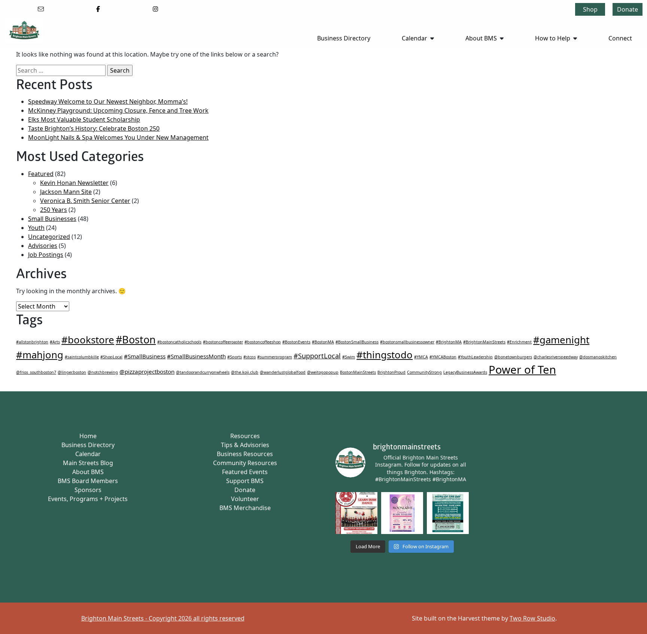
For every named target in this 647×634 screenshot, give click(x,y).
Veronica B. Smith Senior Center (85, 201)
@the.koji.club (244, 372)
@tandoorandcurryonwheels (203, 372)
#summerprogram (274, 357)
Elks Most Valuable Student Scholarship (84, 119)
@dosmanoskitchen (598, 357)
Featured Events (245, 472)
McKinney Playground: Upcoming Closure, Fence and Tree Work (118, 110)
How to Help (552, 38)
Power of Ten (522, 369)
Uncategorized (49, 237)
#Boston (136, 339)
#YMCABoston (442, 357)
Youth (36, 228)
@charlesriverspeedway (556, 357)
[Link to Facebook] (98, 9)
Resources (245, 436)
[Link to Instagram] (155, 9)
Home (88, 436)
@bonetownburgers (513, 357)
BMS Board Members (88, 481)
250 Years (53, 210)
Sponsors (88, 490)
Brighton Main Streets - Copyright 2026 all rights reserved (162, 618)
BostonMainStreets (358, 372)
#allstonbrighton (32, 342)
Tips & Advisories (245, 445)
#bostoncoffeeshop (262, 342)
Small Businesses (52, 219)
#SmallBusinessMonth (196, 356)
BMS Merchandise (245, 508)
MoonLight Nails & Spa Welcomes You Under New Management (118, 137)
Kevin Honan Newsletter (74, 183)
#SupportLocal (317, 355)
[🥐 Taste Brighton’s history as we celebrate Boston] (448, 513)
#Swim (348, 357)
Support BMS (245, 481)
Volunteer (245, 499)
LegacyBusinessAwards (465, 372)
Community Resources (245, 463)
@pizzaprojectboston (146, 371)
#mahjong (39, 354)
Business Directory (343, 38)
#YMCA (421, 357)
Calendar (414, 38)
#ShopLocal (111, 357)
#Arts (55, 342)
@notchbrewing (103, 372)
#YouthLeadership (475, 357)
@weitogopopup (322, 372)
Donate (627, 9)
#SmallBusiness (144, 356)
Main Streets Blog (88, 463)
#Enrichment (519, 342)
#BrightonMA (449, 342)
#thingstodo (384, 354)
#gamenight (561, 339)
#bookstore (87, 339)
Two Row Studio (532, 618)
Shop (590, 9)
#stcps (249, 357)
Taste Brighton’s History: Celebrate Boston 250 (94, 128)
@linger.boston (72, 372)
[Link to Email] (41, 9)
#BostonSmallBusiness (357, 342)
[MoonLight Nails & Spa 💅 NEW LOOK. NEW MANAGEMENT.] (402, 513)
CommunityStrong (424, 372)
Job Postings (45, 255)
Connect (620, 38)
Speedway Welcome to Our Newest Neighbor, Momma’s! (108, 101)
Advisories (42, 246)
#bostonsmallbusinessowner (407, 342)
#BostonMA (323, 342)
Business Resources (245, 454)
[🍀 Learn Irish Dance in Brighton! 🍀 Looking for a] (356, 513)
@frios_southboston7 (36, 372)
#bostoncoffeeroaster (223, 342)
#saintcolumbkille (82, 357)
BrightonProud (391, 372)
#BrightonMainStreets (484, 342)
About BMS (481, 38)
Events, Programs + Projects (88, 499)
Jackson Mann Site (66, 192)
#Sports (234, 357)
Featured (41, 174)
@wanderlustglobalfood (283, 372)
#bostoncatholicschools (179, 342)
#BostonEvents (296, 342)
